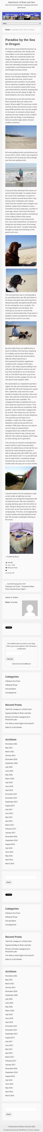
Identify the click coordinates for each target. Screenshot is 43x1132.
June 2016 (9, 852)
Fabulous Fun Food (12, 681)
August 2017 (10, 806)
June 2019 (9, 786)
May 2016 (9, 856)
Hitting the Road (12, 568)
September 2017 (11, 802)
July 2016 (9, 848)
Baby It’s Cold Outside (13, 727)
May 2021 (9, 748)
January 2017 (10, 833)
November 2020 (11, 759)
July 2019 (9, 782)
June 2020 (9, 771)
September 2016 (11, 840)
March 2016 (9, 863)
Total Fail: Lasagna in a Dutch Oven (18, 709)
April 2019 (9, 790)
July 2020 (9, 767)
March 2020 (9, 779)
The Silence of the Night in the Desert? (19, 723)
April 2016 (9, 860)
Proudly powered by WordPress (15, 1130)
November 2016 (11, 836)
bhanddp (10, 562)
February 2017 (10, 829)
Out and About (10, 689)
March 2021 (9, 752)
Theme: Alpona (33, 1130)
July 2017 (9, 809)
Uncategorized (10, 693)
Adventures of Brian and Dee (21, 2)
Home (7, 30)
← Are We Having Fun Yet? (15, 584)
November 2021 (11, 744)
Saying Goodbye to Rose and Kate (18, 713)
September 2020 (11, 763)
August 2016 (10, 844)
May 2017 (9, 817)
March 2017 (9, 825)
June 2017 (9, 813)
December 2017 (11, 794)
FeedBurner (26, 664)
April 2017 (9, 821)
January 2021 (10, 755)
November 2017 (11, 798)
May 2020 (9, 775)
